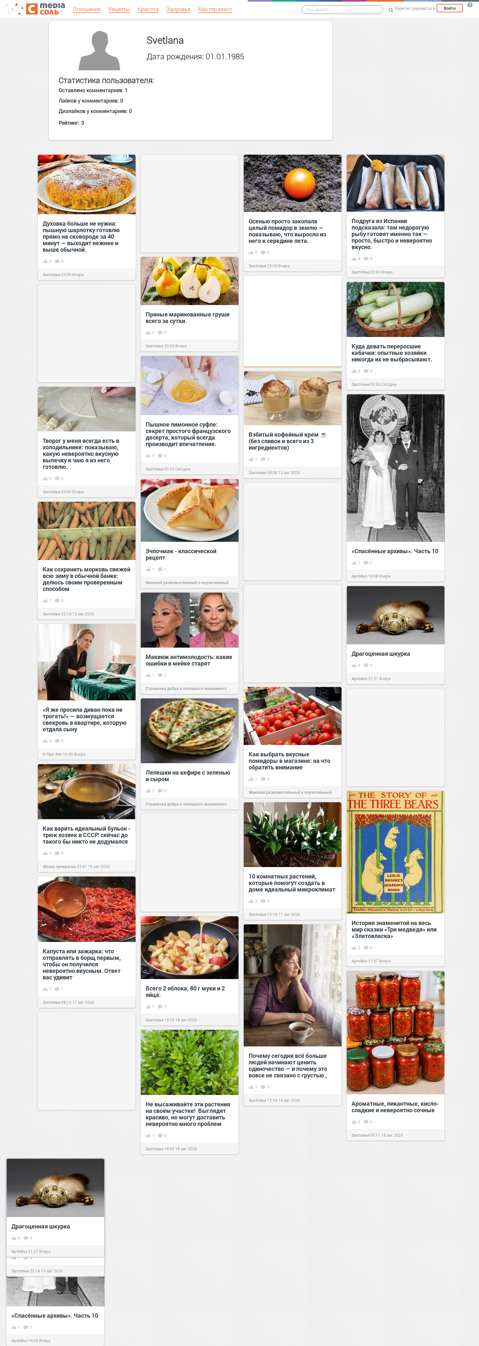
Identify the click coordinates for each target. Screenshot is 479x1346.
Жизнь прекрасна (59, 866)
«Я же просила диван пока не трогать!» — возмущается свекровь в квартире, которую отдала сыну (85, 719)
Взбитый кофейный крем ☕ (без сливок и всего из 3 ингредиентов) (288, 441)
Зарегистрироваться (414, 8)
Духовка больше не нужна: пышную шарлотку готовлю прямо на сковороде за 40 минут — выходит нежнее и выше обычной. (81, 236)
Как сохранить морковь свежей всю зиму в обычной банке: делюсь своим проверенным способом (86, 579)
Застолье (51, 274)
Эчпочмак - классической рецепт (181, 554)
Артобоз (359, 576)
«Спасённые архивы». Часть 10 (395, 551)
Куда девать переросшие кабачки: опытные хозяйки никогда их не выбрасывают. (392, 352)
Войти (450, 8)
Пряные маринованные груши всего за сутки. (187, 317)
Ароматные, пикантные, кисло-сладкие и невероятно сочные (395, 1106)
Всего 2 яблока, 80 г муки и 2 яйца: (185, 991)
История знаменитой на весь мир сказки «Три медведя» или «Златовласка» (394, 929)
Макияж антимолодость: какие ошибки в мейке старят (189, 659)
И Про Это (52, 754)
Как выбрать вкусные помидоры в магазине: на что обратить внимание (289, 760)
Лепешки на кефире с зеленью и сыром (188, 775)
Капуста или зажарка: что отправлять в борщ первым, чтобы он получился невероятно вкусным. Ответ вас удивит (82, 964)
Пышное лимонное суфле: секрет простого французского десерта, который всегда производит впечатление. (188, 434)
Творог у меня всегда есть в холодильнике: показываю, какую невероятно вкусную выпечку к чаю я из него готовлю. (81, 453)
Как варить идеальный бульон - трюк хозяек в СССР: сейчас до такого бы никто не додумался (86, 835)
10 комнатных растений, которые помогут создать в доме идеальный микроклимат (292, 882)
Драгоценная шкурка (381, 653)
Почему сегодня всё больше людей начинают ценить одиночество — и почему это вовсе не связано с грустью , (288, 1065)
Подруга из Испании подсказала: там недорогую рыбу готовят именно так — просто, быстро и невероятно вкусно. (392, 233)
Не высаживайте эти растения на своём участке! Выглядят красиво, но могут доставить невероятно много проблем (188, 1114)
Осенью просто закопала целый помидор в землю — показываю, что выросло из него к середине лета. (287, 231)
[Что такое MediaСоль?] (469, 4)
